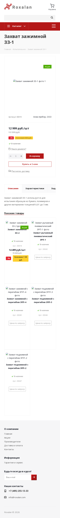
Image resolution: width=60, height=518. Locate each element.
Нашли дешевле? (18, 149)
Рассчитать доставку (21, 171)
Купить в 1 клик (30, 164)
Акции (7, 437)
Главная (8, 433)
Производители (12, 441)
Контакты (9, 449)
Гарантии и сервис (13, 462)
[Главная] (17, 10)
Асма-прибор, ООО (42, 116)
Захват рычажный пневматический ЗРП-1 (43, 236)
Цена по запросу (43, 257)
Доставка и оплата (13, 445)
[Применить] (52, 17)
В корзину (35, 156)
